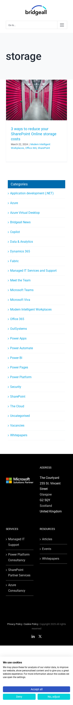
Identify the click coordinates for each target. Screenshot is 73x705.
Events (46, 549)
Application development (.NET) (32, 193)
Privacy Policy (14, 624)
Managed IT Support (16, 542)
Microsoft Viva (20, 300)
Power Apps (18, 338)
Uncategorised (20, 416)
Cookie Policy (31, 624)
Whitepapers (18, 435)
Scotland (46, 506)
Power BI (16, 358)
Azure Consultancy (16, 587)
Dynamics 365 (20, 251)
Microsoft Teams (21, 290)
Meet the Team (20, 280)
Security (15, 387)
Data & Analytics (21, 241)
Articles (47, 539)
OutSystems (18, 329)
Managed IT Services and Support (33, 270)
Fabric (14, 261)
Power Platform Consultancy (19, 557)
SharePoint (44, 148)
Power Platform (21, 377)
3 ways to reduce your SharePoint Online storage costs (33, 134)
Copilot (15, 232)
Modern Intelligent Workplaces (31, 309)
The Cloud (17, 406)
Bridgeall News (20, 222)
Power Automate (21, 348)
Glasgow (46, 494)
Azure (14, 203)
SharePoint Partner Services (19, 572)
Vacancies (17, 425)
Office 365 (31, 148)
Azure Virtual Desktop (25, 213)
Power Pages (19, 367)
